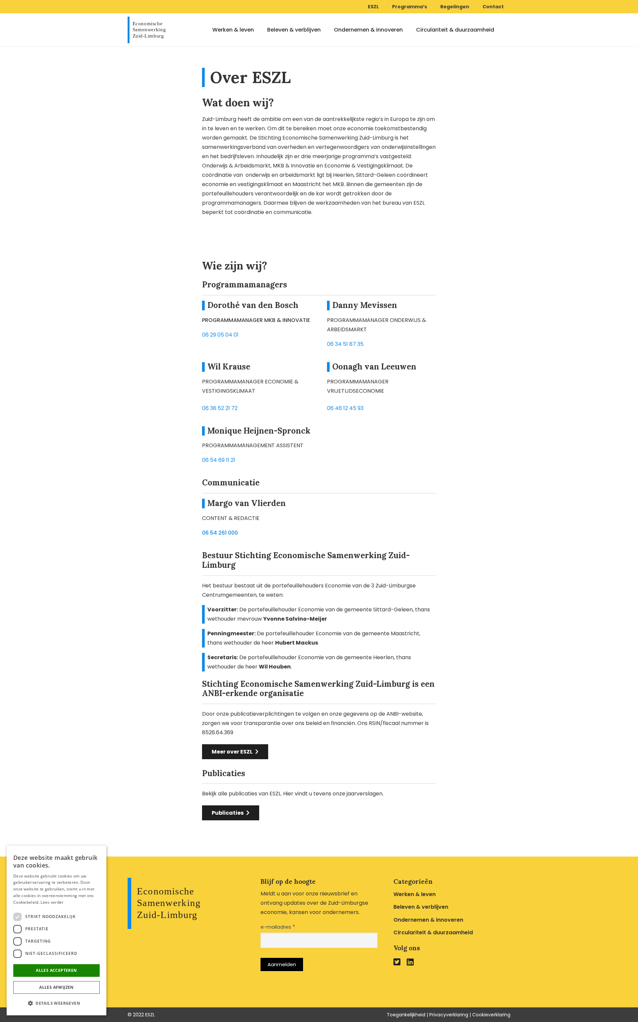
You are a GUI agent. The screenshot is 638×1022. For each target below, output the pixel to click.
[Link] (148, 30)
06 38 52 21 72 (220, 408)
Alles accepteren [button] (56, 970)
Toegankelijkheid (406, 1014)
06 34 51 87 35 (345, 344)
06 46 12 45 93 (345, 408)
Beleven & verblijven (420, 907)
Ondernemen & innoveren (428, 920)
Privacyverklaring (448, 1014)
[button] (56, 1003)
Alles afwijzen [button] (56, 987)
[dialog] (56, 930)
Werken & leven (414, 894)
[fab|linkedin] (410, 962)
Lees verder (52, 902)
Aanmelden (281, 964)
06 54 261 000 (220, 533)
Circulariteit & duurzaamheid (433, 932)
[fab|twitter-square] (396, 962)
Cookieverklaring (491, 1014)
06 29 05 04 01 (220, 335)
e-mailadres (278, 926)
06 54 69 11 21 (218, 460)
